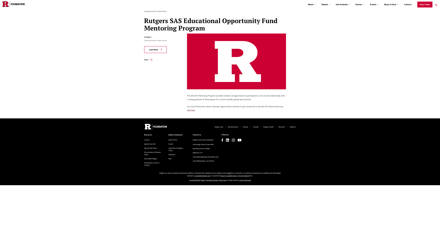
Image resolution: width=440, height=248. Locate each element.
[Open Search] (436, 5)
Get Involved (342, 4)
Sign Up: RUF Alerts (150, 148)
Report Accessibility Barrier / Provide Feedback (235, 176)
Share (146, 60)
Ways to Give (390, 4)
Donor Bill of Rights (150, 159)
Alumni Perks (172, 140)
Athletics (293, 127)
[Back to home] (156, 127)
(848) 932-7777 (197, 153)
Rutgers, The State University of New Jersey (214, 180)
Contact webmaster (245, 180)
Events (373, 4)
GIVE (169, 159)
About (311, 4)
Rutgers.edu (219, 127)
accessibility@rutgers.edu (202, 176)
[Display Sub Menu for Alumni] (329, 4)
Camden (256, 127)
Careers (147, 140)
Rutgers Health (268, 127)
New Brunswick (233, 127)
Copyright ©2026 (194, 180)
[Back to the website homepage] (13, 4)
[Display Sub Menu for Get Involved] (349, 4)
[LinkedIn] (227, 140)
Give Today (425, 4)
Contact (408, 4)
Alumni (325, 4)
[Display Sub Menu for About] (315, 4)
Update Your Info (149, 144)
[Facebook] (222, 140)
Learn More (153, 49)
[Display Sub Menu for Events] (378, 4)
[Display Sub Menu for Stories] (363, 4)
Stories (358, 4)
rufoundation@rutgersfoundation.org (205, 157)
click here (191, 110)
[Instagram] (233, 140)
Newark (245, 127)
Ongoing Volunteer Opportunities (155, 11)
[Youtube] (239, 140)
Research (281, 127)
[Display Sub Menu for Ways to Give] (397, 4)
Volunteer (171, 155)
